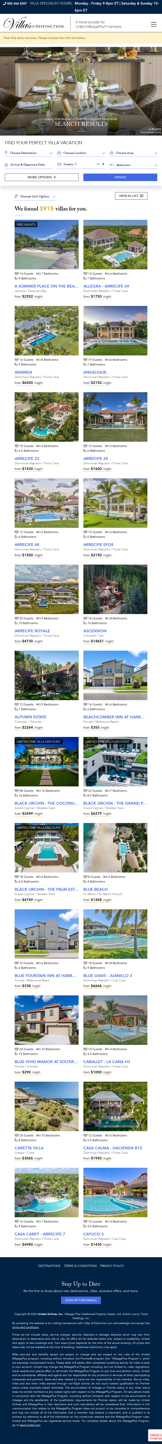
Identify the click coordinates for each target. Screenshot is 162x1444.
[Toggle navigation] (154, 24)
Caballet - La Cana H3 (106, 1061)
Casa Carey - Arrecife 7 (40, 1234)
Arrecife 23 (27, 458)
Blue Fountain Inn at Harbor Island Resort (62, 975)
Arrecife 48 (27, 544)
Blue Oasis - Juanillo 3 (107, 975)
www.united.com (30, 1425)
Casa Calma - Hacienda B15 (112, 1148)
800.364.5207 (17, 3)
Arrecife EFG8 (98, 544)
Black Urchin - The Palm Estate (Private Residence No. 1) (75, 889)
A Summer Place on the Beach (47, 286)
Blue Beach (95, 889)
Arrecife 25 (95, 458)
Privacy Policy (112, 1266)
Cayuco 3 (93, 1234)
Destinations (49, 1266)
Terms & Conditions (80, 1266)
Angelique (94, 372)
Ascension (94, 631)
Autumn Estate (30, 717)
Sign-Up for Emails (81, 1300)
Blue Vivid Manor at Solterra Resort (55, 1061)
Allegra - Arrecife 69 (106, 286)
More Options (40, 177)
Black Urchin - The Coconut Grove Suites (60, 803)
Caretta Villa (29, 1148)
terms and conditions (25, 1327)
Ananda (23, 372)
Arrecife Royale (32, 631)
